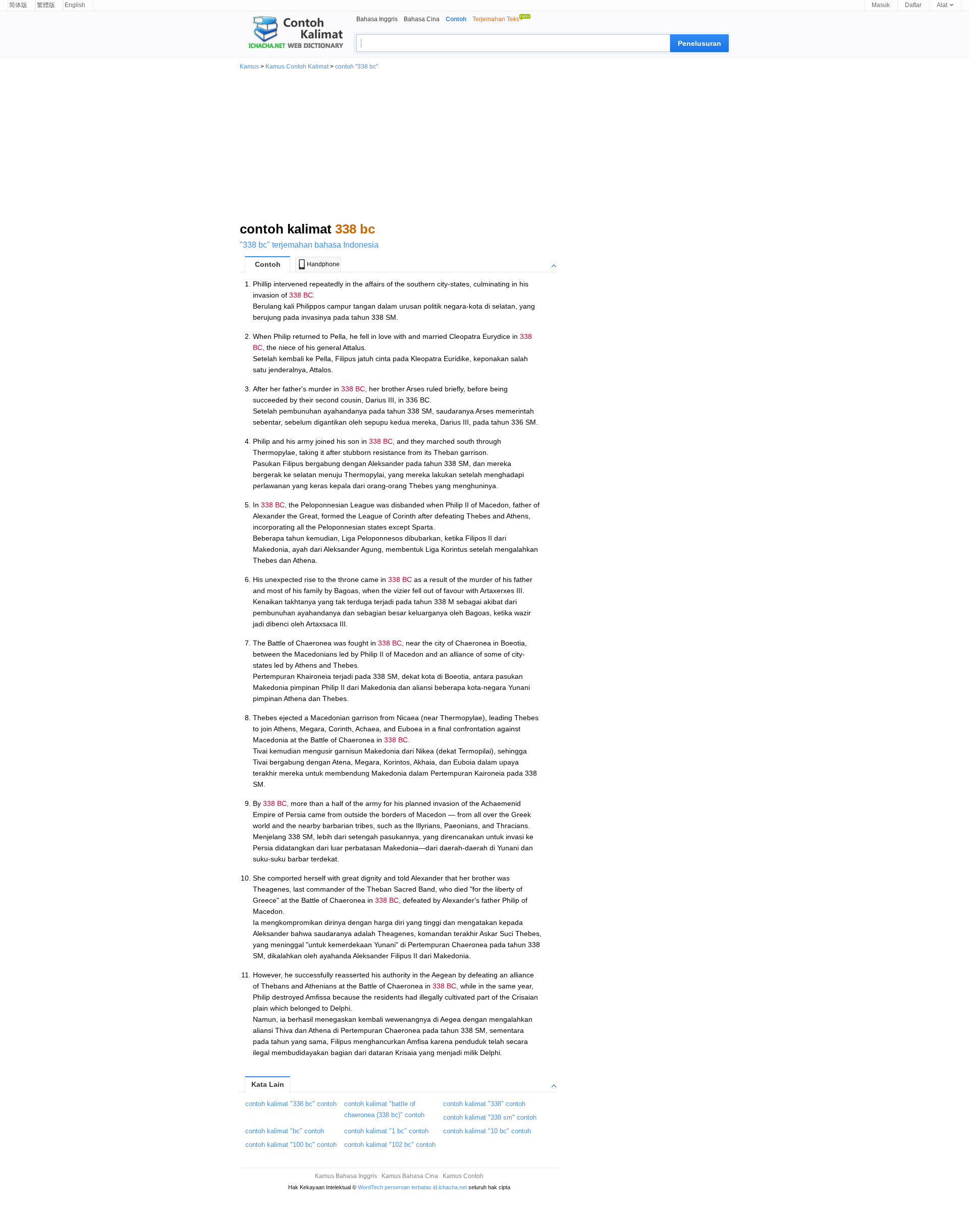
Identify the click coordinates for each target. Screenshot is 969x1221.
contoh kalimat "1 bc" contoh (386, 1131)
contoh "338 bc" (356, 66)
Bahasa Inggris (377, 19)
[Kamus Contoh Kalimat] (291, 33)
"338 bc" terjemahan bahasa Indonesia (309, 245)
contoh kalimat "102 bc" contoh (390, 1144)
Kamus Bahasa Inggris (346, 1176)
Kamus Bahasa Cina (410, 1176)
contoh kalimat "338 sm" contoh (489, 1117)
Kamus (249, 66)
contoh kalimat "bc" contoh (284, 1131)
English (75, 5)
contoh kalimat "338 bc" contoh (291, 1104)
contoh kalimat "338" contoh (484, 1104)
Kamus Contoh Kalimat (297, 66)
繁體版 (46, 5)
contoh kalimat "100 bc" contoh (291, 1144)
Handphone (323, 264)
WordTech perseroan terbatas (395, 1187)
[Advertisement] (484, 145)
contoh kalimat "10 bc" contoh (487, 1131)
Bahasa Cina (422, 19)
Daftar (913, 5)
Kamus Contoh (463, 1176)
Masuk (881, 5)
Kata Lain (267, 1084)
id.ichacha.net (450, 1187)
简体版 (18, 5)
